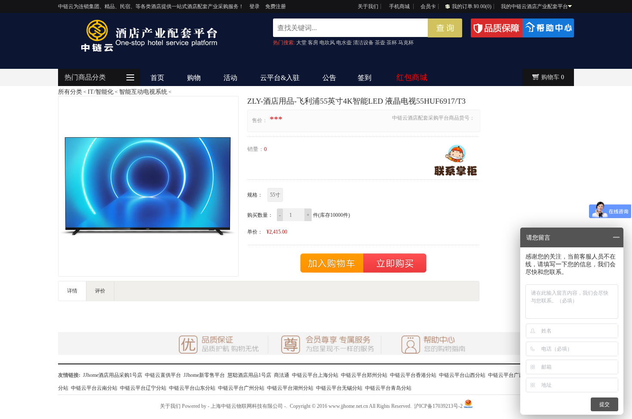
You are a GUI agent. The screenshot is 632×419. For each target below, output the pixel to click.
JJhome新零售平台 (204, 375)
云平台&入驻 (280, 77)
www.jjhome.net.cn (348, 406)
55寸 (275, 195)
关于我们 (368, 6)
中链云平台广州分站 (241, 388)
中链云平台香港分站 (413, 375)
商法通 (281, 375)
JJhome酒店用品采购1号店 (112, 375)
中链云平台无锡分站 (339, 388)
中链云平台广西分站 (511, 375)
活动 (230, 77)
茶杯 (392, 43)
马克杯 (406, 43)
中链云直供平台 (163, 375)
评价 (100, 291)
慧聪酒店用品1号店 (249, 375)
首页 (157, 77)
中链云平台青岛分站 (388, 388)
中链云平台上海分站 (315, 375)
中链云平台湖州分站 (290, 388)
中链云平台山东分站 (192, 388)
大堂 (301, 43)
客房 (313, 43)
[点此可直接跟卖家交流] (455, 160)
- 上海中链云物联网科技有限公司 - (247, 406)
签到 (364, 77)
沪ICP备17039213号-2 (438, 406)
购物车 (550, 77)
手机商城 (399, 6)
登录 (254, 6)
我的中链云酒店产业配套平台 (534, 6)
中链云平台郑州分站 (364, 375)
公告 (329, 77)
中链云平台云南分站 (94, 388)
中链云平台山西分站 (462, 375)
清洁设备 (363, 43)
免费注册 (275, 6)
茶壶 (380, 43)
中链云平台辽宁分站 (143, 388)
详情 (72, 291)
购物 (194, 77)
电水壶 (344, 43)
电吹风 (327, 43)
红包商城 (411, 77)
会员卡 (428, 6)
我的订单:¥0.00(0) (471, 6)
